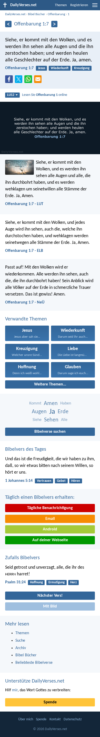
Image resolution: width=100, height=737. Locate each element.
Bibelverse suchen (50, 432)
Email (50, 519)
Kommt (35, 403)
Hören (75, 481)
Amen (51, 404)
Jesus (41, 68)
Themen (61, 5)
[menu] (95, 7)
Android (50, 529)
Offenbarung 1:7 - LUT (24, 204)
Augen (39, 412)
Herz (73, 582)
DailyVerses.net (15, 14)
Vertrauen (44, 481)
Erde (63, 412)
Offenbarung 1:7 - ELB (24, 251)
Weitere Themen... (50, 384)
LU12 (10, 95)
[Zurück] (8, 24)
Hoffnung (36, 582)
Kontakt (55, 719)
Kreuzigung (81, 68)
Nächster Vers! (50, 596)
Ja (52, 412)
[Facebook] (10, 81)
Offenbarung (56, 14)
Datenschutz (73, 719)
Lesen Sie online (44, 95)
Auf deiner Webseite (50, 540)
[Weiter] (54, 24)
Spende (50, 702)
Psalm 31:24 (15, 582)
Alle (64, 420)
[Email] (39, 81)
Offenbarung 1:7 (19, 68)
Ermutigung (56, 582)
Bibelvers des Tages (25, 449)
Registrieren (79, 5)
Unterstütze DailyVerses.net (34, 681)
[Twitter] (20, 81)
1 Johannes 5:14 (19, 481)
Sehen (51, 420)
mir (15, 690)
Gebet (61, 481)
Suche (20, 641)
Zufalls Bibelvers (22, 557)
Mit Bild (50, 606)
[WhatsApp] (29, 79)
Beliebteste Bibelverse (34, 663)
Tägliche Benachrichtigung (50, 508)
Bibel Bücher (36, 14)
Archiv (20, 648)
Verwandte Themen (26, 319)
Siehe (37, 420)
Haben (65, 403)
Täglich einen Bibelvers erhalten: (39, 497)
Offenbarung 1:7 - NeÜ (24, 302)
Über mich (25, 719)
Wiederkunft (59, 68)
